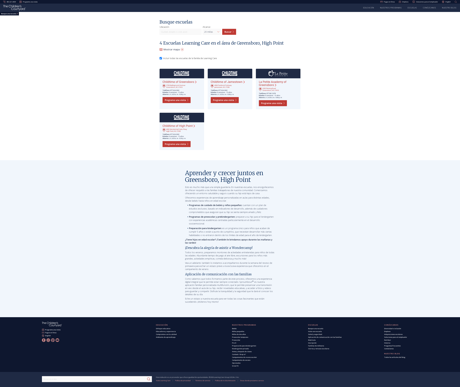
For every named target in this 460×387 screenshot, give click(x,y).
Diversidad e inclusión (392, 328)
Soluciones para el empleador (427, 2)
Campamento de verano (241, 360)
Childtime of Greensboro (178, 82)
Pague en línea (389, 2)
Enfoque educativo (163, 328)
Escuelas (412, 8)
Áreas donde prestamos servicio (252, 380)
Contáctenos (389, 349)
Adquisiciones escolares (393, 334)
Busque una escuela (8, 14)
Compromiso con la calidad (166, 334)
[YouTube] (57, 340)
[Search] (148, 379)
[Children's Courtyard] (14, 8)
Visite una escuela (315, 331)
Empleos (405, 2)
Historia (387, 343)
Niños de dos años (239, 334)
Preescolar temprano (240, 337)
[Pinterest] (53, 340)
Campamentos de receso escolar (244, 357)
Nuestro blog (449, 8)
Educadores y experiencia (166, 331)
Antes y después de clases (242, 351)
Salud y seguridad (315, 334)
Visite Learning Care (163, 380)
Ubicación (164, 27)
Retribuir (387, 340)
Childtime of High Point (178, 126)
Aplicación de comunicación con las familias (325, 337)
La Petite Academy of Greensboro (272, 83)
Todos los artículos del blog (394, 357)
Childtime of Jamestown (226, 82)
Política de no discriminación (225, 380)
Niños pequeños (238, 331)
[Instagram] (48, 340)
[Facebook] (44, 340)
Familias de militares (316, 346)
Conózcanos (429, 8)
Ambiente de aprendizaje (165, 337)
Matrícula (312, 340)
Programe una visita (30, 2)
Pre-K (234, 343)
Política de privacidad (183, 380)
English (448, 2)
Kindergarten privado (240, 349)
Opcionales (236, 363)
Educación (368, 8)
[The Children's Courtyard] (52, 324)
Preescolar (236, 340)
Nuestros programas (391, 8)
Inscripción (312, 343)
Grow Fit (235, 366)
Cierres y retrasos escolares (318, 349)
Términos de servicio (202, 380)
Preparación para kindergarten (244, 346)
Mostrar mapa (171, 49)
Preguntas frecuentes (392, 346)
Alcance (206, 27)
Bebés (234, 328)
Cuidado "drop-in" (239, 354)
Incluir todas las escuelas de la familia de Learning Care (190, 58)
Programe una (175, 100)
